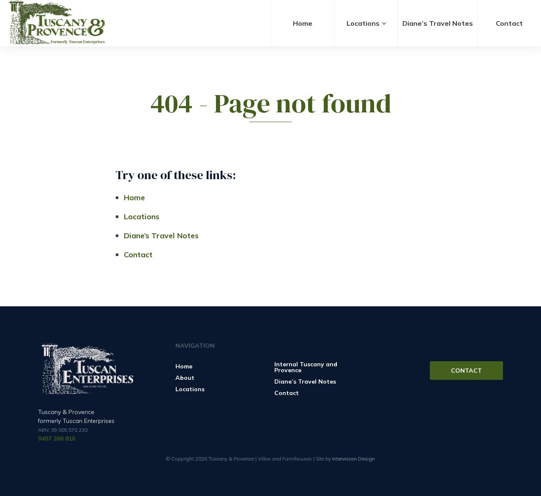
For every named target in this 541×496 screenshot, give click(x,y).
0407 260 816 (56, 438)
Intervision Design (353, 458)
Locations (363, 23)
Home (302, 23)
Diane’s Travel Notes (437, 23)
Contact (509, 23)
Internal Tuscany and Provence (305, 367)
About (184, 378)
